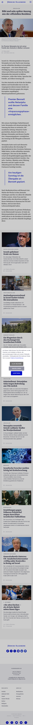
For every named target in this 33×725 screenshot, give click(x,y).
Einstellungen (16, 368)
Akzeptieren (16, 373)
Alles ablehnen (16, 364)
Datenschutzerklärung (17, 358)
